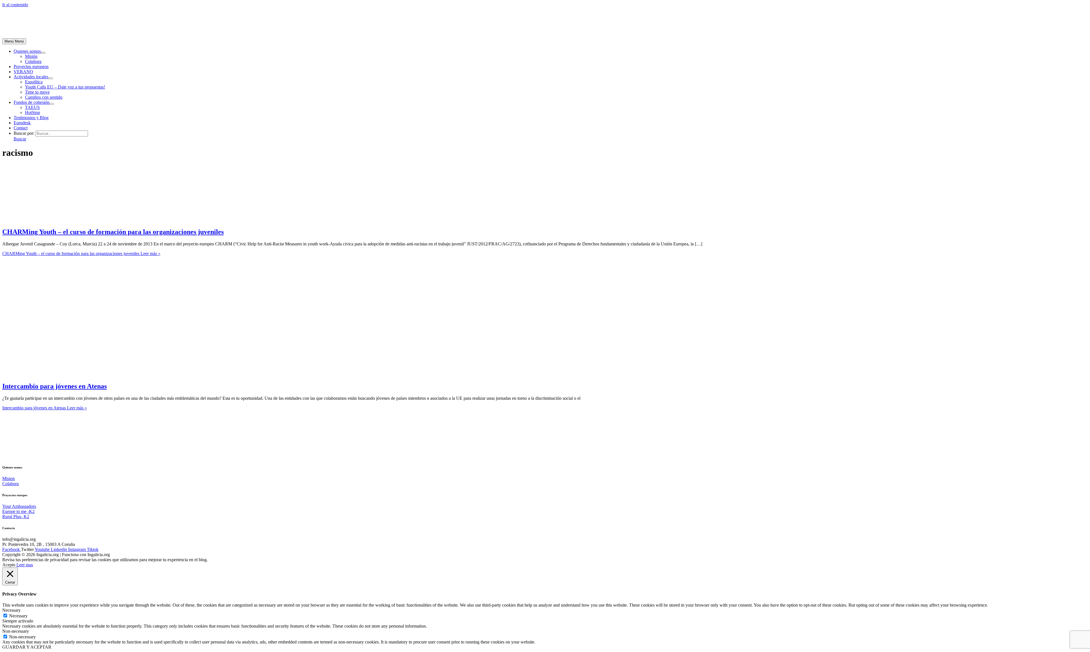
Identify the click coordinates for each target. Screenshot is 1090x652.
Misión (31, 56)
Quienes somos (27, 51)
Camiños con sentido (43, 97)
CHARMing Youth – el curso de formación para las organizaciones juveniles (113, 231)
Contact (21, 127)
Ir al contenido (15, 4)
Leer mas (24, 564)
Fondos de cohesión (31, 102)
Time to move (37, 92)
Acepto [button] (8, 564)
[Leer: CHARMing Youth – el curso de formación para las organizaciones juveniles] (44, 219)
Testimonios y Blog (31, 117)
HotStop (32, 112)
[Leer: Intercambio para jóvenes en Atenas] (88, 374)
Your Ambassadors (19, 506)
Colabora (33, 61)
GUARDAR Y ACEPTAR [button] (26, 647)
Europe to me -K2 (18, 511)
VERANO (23, 71)
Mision (8, 478)
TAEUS (32, 107)
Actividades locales (31, 76)
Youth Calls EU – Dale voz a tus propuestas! (65, 87)
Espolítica (34, 81)
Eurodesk (22, 122)
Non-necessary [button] (15, 631)
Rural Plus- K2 (15, 516)
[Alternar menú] (43, 53)
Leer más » (81, 253)
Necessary (18, 615)
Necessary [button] (11, 610)
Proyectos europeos (31, 66)
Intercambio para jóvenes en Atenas (54, 386)
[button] (20, 138)
